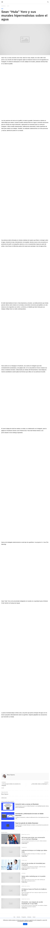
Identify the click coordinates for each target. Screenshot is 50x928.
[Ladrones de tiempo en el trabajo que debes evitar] (10, 852)
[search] (48, 2)
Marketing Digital (26, 834)
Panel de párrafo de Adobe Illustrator (26, 823)
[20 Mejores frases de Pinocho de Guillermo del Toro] (10, 890)
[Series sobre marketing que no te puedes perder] (10, 877)
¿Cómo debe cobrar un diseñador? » (39, 783)
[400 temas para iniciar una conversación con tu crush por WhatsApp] (10, 839)
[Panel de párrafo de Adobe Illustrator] (7, 825)
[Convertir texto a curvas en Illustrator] (7, 807)
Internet (24, 873)
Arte (2, 8)
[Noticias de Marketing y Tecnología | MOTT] (25, 2)
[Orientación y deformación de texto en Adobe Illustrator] (7, 816)
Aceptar (25, 924)
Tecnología (24, 860)
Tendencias (24, 847)
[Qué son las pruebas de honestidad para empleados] (10, 865)
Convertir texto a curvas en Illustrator (27, 804)
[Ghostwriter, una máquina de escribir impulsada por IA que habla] (10, 903)
